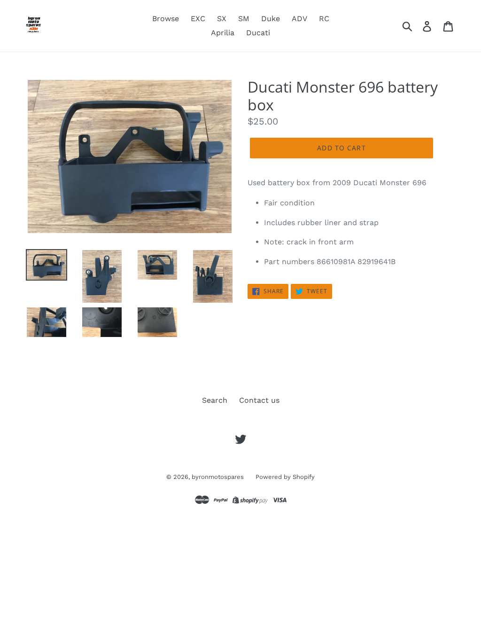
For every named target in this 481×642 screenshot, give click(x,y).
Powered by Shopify (285, 476)
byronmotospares (218, 476)
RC (324, 18)
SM (243, 18)
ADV (299, 18)
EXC (198, 18)
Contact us (259, 400)
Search (214, 400)
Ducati (258, 32)
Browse (165, 18)
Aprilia (222, 32)
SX (221, 18)
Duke (270, 18)
